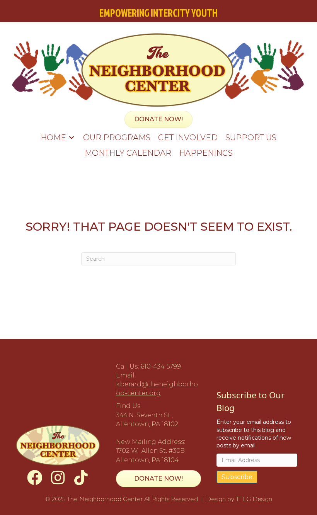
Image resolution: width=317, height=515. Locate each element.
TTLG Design (254, 499)
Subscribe (237, 477)
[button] (34, 477)
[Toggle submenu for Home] (71, 137)
